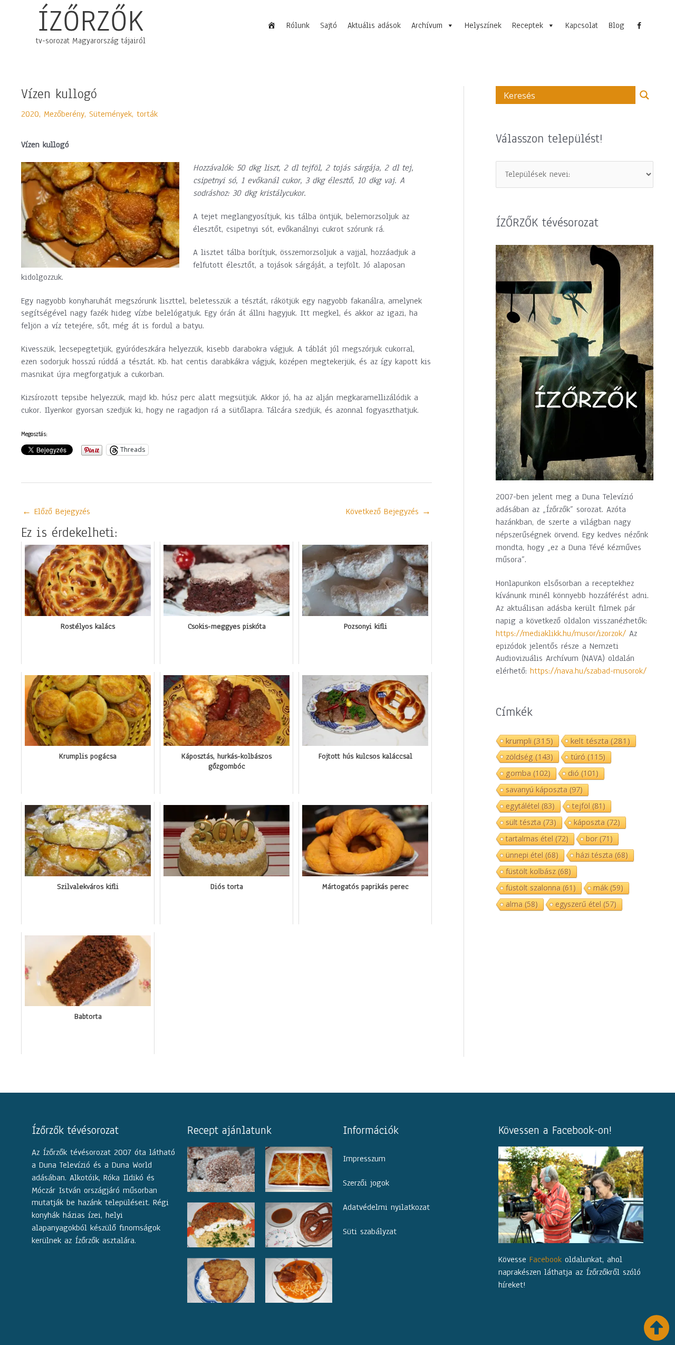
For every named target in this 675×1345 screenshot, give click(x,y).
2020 (30, 114)
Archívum (426, 25)
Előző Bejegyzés (56, 511)
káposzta (597, 822)
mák (608, 888)
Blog (616, 25)
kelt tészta (600, 740)
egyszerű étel (585, 904)
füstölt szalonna (541, 888)
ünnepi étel (532, 855)
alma (522, 904)
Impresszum (364, 1158)
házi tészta (602, 855)
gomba (528, 773)
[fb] (639, 25)
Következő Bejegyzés (388, 511)
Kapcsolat (581, 25)
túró (588, 757)
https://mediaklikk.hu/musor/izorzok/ (561, 633)
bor (599, 838)
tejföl (588, 806)
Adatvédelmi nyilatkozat (386, 1207)
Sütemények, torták (123, 114)
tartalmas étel (537, 838)
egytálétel (530, 806)
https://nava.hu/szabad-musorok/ (588, 671)
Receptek (527, 25)
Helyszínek (483, 25)
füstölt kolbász (538, 871)
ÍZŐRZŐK (90, 21)
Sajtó (328, 25)
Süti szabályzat (370, 1231)
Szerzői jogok (366, 1183)
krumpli (529, 740)
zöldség (529, 756)
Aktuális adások (374, 25)
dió (583, 773)
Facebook (545, 1259)
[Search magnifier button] (644, 95)
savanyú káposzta (544, 789)
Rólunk (298, 25)
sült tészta (531, 822)
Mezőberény (64, 114)
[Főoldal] (271, 25)
